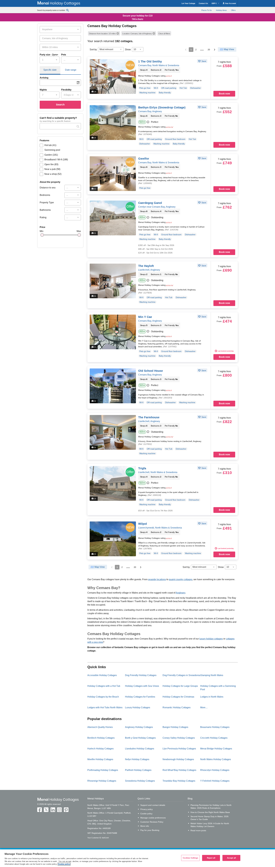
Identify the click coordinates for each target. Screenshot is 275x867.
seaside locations (157, 579)
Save (203, 61)
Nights (43, 90)
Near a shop (52, 174)
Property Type (47, 202)
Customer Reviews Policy (151, 822)
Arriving (44, 77)
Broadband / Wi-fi (56, 159)
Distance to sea (47, 187)
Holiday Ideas (221, 10)
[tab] (50, 70)
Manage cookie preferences (153, 818)
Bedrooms (45, 195)
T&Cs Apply (137, 19)
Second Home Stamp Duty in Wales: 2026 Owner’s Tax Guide (209, 817)
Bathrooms (45, 210)
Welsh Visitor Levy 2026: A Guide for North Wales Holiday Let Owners (209, 824)
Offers (233, 10)
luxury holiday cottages (211, 639)
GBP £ (214, 3)
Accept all (231, 858)
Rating (43, 217)
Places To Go (206, 10)
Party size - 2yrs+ (49, 54)
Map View (229, 49)
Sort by (93, 49)
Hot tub (50, 145)
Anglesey (180, 593)
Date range (70, 70)
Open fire (51, 164)
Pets (63, 54)
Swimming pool (52, 150)
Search (60, 104)
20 (209, 49)
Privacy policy (146, 809)
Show (128, 49)
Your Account (230, 3)
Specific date (50, 70)
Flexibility (66, 90)
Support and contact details (152, 805)
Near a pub (52, 169)
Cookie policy (146, 813)
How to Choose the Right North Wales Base (210, 812)
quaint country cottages (180, 579)
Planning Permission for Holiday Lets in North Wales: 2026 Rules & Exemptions (210, 806)
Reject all (211, 858)
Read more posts (198, 830)
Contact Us (203, 3)
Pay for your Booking (149, 830)
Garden (51, 155)
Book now (224, 93)
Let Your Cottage (188, 3)
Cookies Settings (190, 858)
